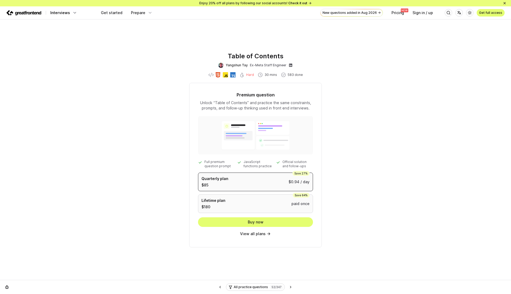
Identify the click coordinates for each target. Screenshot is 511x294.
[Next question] (290, 287)
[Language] (459, 13)
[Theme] (469, 13)
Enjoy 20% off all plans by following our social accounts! (253, 3)
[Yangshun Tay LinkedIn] (291, 65)
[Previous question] (220, 287)
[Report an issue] (7, 287)
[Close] (504, 3)
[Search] (448, 13)
